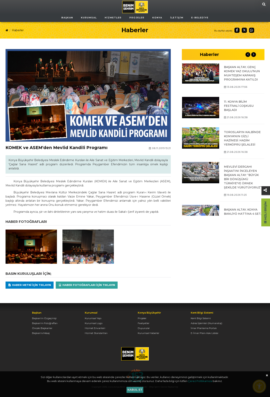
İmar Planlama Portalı (204, 328)
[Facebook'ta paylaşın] (237, 30)
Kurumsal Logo (93, 323)
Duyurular (144, 328)
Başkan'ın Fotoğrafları (45, 323)
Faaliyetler (143, 323)
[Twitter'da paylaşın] (244, 30)
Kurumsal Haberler (148, 333)
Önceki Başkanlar (42, 328)
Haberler (18, 30)
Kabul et (135, 389)
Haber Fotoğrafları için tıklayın (88, 284)
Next (253, 54)
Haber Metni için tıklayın (31, 284)
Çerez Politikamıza (200, 381)
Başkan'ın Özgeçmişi (44, 318)
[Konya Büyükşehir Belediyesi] (135, 7)
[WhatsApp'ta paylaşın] (251, 30)
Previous (247, 54)
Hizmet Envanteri (95, 328)
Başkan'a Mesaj (41, 333)
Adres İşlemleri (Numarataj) (206, 323)
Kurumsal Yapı (93, 318)
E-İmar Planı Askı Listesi (204, 333)
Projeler (142, 318)
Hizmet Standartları (96, 333)
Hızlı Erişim (265, 211)
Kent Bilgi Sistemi (201, 318)
